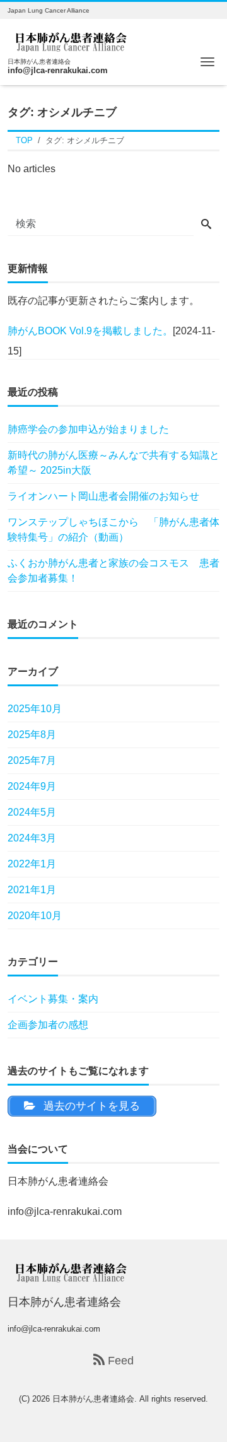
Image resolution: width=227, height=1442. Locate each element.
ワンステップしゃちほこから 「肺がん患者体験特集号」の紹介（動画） (113, 529)
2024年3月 (32, 838)
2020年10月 (35, 915)
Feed (119, 1360)
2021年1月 (32, 889)
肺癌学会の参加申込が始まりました (88, 429)
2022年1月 (32, 864)
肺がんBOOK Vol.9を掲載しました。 (90, 330)
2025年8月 (32, 734)
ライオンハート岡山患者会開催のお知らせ (103, 496)
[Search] (206, 225)
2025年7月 (32, 760)
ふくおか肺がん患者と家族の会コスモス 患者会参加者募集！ (113, 570)
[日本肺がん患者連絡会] (71, 40)
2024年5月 (32, 812)
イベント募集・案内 (53, 999)
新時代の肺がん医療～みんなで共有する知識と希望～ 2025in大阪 (113, 463)
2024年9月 (32, 786)
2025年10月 (35, 708)
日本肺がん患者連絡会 (93, 1399)
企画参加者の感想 (48, 1024)
